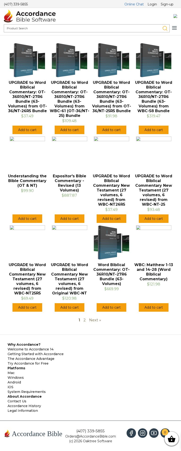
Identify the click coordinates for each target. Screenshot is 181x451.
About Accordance (25, 396)
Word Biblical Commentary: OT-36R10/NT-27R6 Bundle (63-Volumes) (111, 274)
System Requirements (27, 392)
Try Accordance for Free (28, 363)
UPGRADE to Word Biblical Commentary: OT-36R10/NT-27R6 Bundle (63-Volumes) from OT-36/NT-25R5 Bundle (111, 96)
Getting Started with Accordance (36, 354)
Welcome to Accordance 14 (30, 349)
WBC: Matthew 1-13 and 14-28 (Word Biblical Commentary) (153, 272)
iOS (10, 387)
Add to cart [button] (27, 130)
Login (152, 4)
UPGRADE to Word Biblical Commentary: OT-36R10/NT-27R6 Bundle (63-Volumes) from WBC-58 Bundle (153, 96)
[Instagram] (142, 433)
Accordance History (24, 406)
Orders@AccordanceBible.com (90, 436)
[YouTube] (154, 433)
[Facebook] (131, 433)
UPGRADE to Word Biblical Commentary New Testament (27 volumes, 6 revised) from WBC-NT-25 (153, 190)
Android (14, 382)
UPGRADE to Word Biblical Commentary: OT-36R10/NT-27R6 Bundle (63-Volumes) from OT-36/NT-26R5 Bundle (27, 96)
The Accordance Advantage (31, 359)
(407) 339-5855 (16, 4)
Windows (16, 377)
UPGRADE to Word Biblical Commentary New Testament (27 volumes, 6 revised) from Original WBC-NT (69, 279)
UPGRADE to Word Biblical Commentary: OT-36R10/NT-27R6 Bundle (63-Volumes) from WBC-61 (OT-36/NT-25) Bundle (69, 99)
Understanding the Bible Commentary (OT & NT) (27, 181)
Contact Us (17, 401)
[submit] (165, 28)
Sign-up (167, 4)
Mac (11, 373)
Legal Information (23, 410)
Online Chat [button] (134, 4)
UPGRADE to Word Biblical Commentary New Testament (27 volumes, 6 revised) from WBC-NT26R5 (111, 190)
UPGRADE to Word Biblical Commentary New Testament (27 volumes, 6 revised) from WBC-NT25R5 (27, 279)
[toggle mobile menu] (174, 28)
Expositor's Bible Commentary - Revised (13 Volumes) (69, 183)
